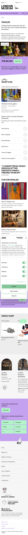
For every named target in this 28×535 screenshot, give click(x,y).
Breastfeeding (5, 140)
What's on (4, 452)
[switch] (24, 267)
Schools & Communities (8, 461)
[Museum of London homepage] (10, 8)
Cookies (3, 526)
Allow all (14, 286)
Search (17, 2)
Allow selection (14, 291)
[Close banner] (25, 237)
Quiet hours (4, 146)
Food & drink (5, 128)
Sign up (22, 299)
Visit (2, 17)
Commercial (4, 480)
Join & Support (5, 471)
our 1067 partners (10, 245)
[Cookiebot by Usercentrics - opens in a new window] (17, 238)
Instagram (18, 422)
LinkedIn (18, 431)
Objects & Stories (6, 457)
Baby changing (5, 134)
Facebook (5, 422)
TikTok (5, 427)
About (3, 466)
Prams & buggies (6, 152)
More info (18, 61)
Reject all (14, 295)
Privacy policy (4, 524)
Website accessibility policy (8, 528)
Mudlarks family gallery (8, 158)
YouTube (18, 427)
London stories (5, 475)
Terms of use (4, 521)
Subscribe (6, 410)
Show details (20, 281)
